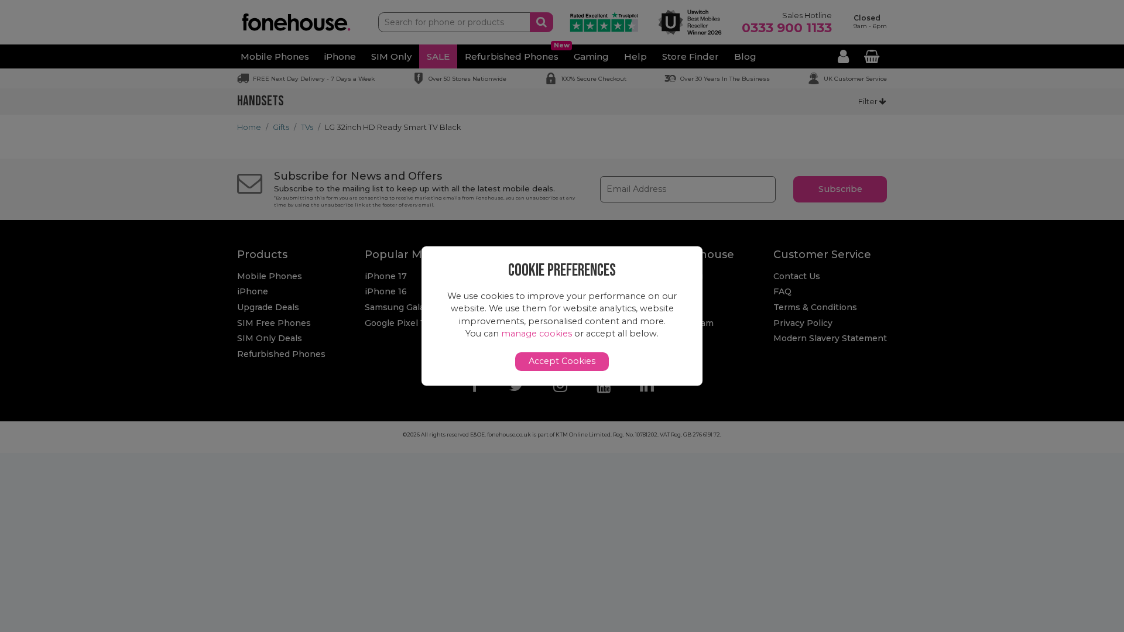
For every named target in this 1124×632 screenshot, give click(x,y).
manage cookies (536, 333)
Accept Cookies (562, 361)
